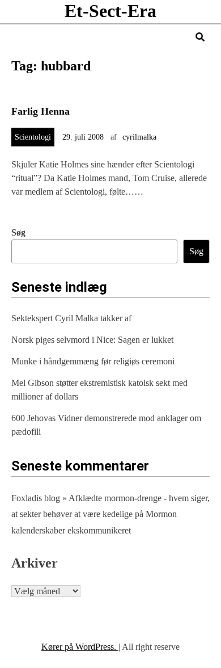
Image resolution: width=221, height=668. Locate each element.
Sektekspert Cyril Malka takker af (71, 318)
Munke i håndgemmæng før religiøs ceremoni (93, 361)
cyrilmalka (139, 137)
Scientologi (33, 137)
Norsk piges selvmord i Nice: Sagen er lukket (92, 339)
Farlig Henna (40, 111)
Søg (18, 232)
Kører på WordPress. (79, 647)
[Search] (200, 37)
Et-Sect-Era (110, 11)
